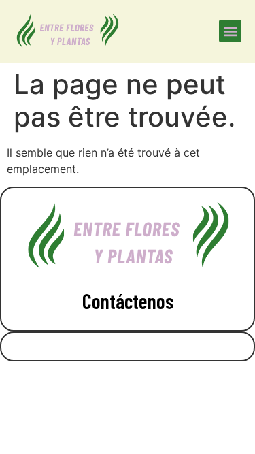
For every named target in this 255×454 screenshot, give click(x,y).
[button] (230, 31)
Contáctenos (127, 301)
